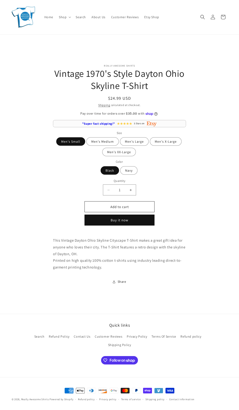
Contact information (181, 399)
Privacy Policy (137, 336)
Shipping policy (155, 399)
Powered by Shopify (61, 399)
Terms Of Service (163, 336)
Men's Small (70, 141)
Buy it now (119, 220)
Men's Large (134, 141)
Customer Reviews (109, 336)
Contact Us (82, 336)
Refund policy (190, 336)
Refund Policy (59, 336)
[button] (64, 17)
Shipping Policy (119, 345)
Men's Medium (102, 141)
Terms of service (131, 399)
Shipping (104, 105)
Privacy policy (107, 399)
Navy (129, 170)
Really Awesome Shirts (35, 399)
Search (39, 336)
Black (109, 170)
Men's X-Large (166, 141)
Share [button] (122, 281)
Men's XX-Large (119, 152)
